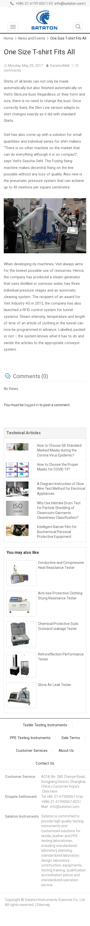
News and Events (31, 38)
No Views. (11, 389)
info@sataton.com (65, 807)
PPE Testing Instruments (30, 738)
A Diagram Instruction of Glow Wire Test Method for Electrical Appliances (61, 489)
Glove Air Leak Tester (54, 685)
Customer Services (32, 750)
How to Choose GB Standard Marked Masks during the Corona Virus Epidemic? (59, 450)
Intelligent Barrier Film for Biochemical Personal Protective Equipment (57, 532)
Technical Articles (23, 432)
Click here (49, 791)
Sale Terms (71, 738)
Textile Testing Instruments (45, 725)
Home (8, 38)
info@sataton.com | (70, 4)
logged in (31, 405)
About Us (66, 750)
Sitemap (43, 905)
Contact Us (45, 763)
